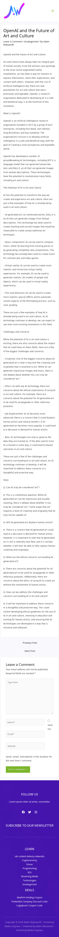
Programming (30, 868)
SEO (30, 872)
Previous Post (30, 642)
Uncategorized (31, 41)
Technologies (29, 880)
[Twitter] (29, 812)
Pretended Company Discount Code (30, 901)
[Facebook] (23, 812)
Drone (29, 864)
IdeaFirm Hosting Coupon (29, 897)
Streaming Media (29, 876)
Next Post (30, 650)
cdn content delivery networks (29, 856)
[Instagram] (35, 812)
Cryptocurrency (29, 860)
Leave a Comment (12, 41)
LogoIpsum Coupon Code (29, 905)
